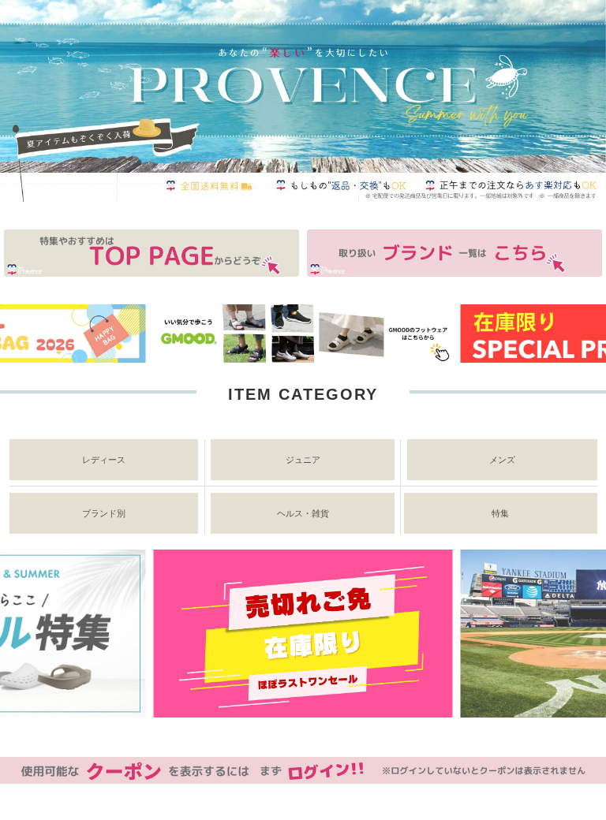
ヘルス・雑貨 (303, 513)
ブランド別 (103, 513)
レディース (103, 459)
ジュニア (303, 459)
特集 (500, 513)
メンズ (502, 459)
